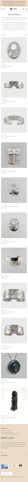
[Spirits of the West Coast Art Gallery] (14, 9)
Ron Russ (9, 29)
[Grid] (24, 35)
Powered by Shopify (20, 477)
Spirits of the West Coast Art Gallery (10, 477)
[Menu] (1, 9)
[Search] (4, 9)
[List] (26, 35)
